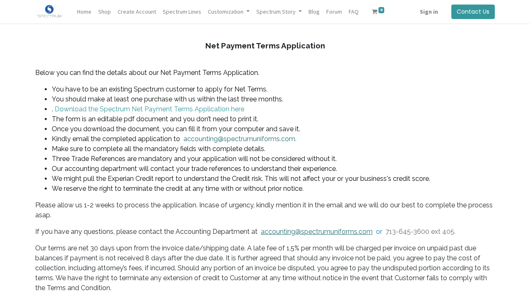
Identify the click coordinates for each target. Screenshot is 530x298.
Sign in (429, 11)
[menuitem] (84, 11)
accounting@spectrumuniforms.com (239, 139)
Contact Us (473, 11)
